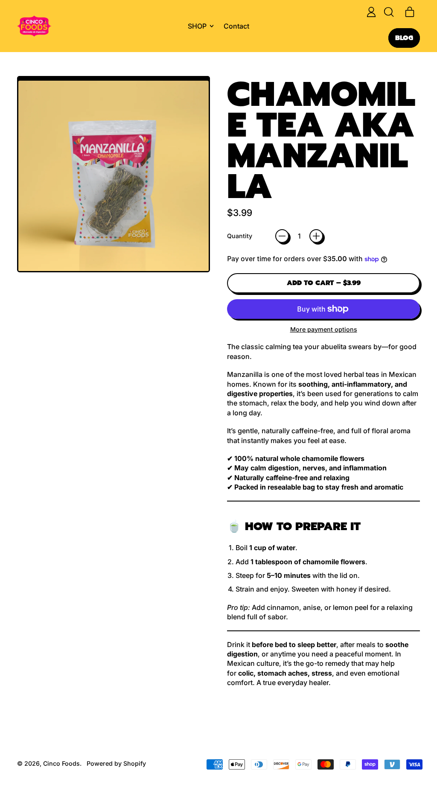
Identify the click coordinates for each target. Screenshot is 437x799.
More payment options (323, 329)
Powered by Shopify (116, 763)
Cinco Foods (61, 763)
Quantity (239, 235)
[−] (282, 236)
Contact (236, 26)
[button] (388, 12)
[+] (316, 236)
